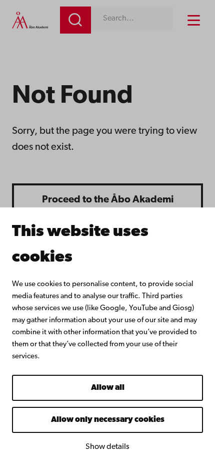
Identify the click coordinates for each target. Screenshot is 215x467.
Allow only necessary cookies (107, 420)
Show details (108, 447)
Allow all (107, 388)
